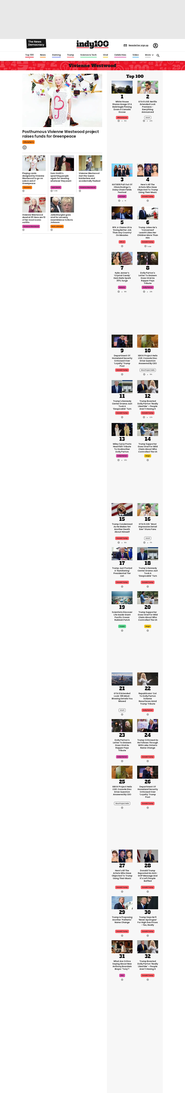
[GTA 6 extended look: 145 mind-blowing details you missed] (122, 678)
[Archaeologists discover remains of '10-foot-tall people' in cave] (147, 1071)
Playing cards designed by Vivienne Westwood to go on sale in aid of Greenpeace (33, 178)
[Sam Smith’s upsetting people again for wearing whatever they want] (62, 163)
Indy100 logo (93, 44)
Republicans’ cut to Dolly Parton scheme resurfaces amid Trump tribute (148, 698)
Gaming (56, 55)
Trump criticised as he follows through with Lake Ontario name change (147, 744)
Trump (70, 55)
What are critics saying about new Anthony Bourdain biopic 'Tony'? (122, 965)
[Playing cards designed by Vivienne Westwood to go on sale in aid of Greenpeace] (34, 163)
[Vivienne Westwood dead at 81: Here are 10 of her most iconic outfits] (34, 205)
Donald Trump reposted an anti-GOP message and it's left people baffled (147, 875)
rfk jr (122, 242)
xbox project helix (148, 370)
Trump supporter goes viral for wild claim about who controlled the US (148, 448)
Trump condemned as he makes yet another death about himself (122, 528)
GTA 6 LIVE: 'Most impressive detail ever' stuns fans (147, 527)
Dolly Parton (147, 710)
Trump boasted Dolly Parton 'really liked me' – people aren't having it (147, 405)
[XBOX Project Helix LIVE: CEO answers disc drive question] (147, 340)
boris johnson (57, 226)
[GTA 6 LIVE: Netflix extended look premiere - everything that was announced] (147, 87)
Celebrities (120, 55)
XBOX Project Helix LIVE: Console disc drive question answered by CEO (148, 359)
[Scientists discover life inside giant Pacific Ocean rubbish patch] (122, 597)
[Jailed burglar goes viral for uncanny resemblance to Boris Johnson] (62, 205)
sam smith (56, 187)
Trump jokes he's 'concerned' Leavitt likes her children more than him (147, 232)
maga (148, 456)
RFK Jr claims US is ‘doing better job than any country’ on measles (122, 231)
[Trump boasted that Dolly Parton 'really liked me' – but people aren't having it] (147, 386)
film (122, 975)
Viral (105, 55)
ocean (122, 626)
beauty (122, 287)
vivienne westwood (87, 187)
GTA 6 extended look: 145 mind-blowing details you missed (122, 697)
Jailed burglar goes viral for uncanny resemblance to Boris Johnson (61, 218)
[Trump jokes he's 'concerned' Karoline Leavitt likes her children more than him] (147, 212)
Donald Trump (147, 196)
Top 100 (29, 55)
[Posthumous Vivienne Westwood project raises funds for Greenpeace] (62, 100)
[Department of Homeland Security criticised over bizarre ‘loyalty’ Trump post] (122, 340)
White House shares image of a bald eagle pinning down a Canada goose (122, 106)
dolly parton (147, 287)
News (43, 55)
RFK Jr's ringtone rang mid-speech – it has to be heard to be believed (147, 1046)
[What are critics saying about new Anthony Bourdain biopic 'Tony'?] (122, 946)
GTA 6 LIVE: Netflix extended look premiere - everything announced (147, 106)
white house (122, 118)
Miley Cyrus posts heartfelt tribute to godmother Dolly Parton (122, 448)
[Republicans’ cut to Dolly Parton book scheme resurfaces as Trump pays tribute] (147, 678)
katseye (122, 196)
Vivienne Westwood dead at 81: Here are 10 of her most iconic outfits (33, 218)
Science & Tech (88, 55)
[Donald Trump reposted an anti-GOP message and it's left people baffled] (147, 855)
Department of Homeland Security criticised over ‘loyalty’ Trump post (122, 360)
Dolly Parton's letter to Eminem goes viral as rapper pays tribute (147, 278)
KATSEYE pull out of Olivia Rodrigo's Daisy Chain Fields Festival (122, 188)
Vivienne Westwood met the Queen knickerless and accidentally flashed (89, 177)
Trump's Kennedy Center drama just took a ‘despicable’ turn (122, 405)
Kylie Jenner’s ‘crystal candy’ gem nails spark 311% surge (122, 277)
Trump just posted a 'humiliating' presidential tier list (122, 572)
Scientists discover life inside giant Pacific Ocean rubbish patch (122, 616)
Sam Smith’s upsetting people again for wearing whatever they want (60, 177)
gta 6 (148, 118)
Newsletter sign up (138, 45)
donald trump (147, 242)
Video (136, 55)
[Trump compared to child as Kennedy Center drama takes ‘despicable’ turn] (122, 386)
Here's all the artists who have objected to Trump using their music (147, 188)
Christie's (28, 142)
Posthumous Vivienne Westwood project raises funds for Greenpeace (60, 134)
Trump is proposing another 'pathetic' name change (122, 920)
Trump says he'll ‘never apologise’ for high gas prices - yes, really (147, 921)
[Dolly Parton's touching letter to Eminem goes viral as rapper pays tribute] (147, 258)
